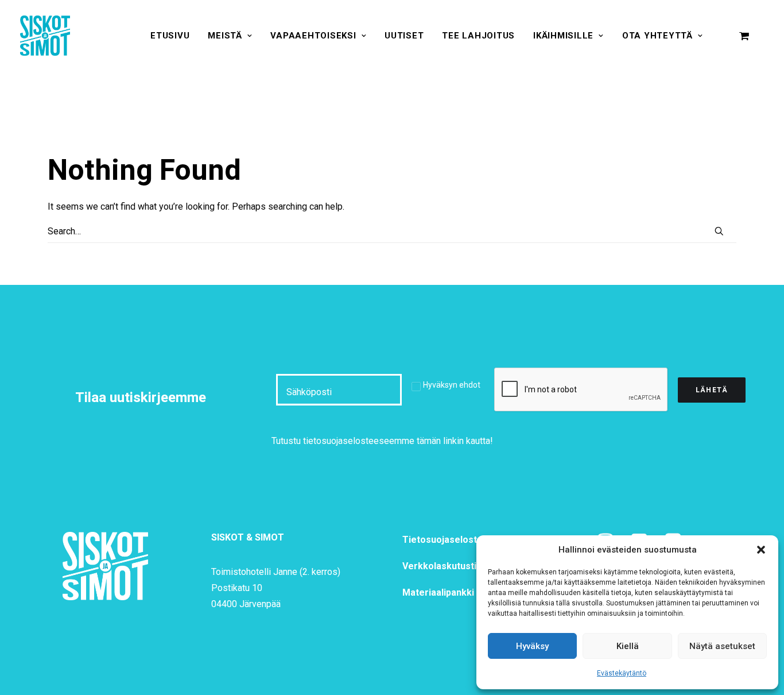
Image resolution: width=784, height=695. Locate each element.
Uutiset (404, 35)
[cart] (744, 35)
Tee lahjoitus (478, 35)
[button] (761, 549)
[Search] (392, 231)
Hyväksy (532, 646)
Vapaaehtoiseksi (313, 35)
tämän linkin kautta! (455, 440)
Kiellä (627, 646)
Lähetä (712, 390)
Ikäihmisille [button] (563, 35)
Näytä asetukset (722, 646)
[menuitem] (169, 35)
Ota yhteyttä (657, 35)
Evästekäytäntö (621, 673)
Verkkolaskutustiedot (449, 566)
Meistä (225, 35)
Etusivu (169, 35)
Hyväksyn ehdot (451, 384)
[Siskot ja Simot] (45, 36)
